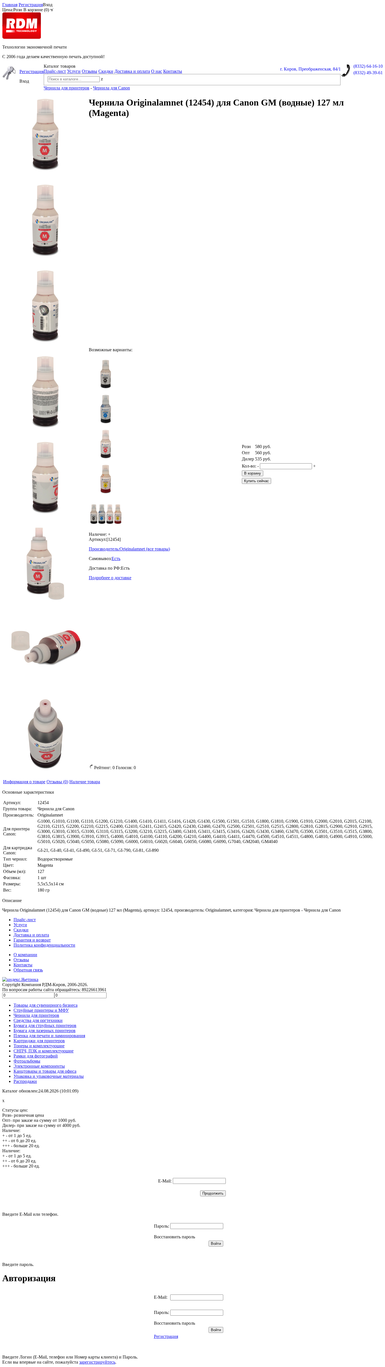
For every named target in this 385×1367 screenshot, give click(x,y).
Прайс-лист (55, 71)
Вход (47, 4)
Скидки (105, 71)
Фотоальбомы (27, 1061)
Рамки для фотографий (36, 1056)
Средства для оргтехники (38, 1020)
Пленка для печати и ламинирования (49, 1035)
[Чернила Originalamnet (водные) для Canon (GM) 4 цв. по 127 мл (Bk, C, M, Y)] (106, 514)
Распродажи (25, 1081)
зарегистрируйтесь (97, 1362)
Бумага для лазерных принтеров (45, 1030)
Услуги (74, 71)
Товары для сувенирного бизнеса (46, 1005)
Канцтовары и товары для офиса (45, 1071)
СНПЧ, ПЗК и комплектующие (44, 1050)
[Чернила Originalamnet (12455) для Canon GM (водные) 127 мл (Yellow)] (106, 479)
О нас (156, 71)
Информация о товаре (24, 781)
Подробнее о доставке (110, 577)
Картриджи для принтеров (39, 1040)
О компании (25, 954)
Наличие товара (84, 781)
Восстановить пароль (174, 1236)
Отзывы (89, 71)
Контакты (172, 71)
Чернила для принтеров (36, 1015)
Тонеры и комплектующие (39, 1045)
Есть (116, 558)
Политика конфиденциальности (44, 945)
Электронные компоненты (39, 1066)
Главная (9, 4)
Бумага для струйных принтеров (45, 1025)
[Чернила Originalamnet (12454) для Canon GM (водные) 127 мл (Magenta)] (106, 444)
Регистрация (31, 4)
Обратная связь (28, 969)
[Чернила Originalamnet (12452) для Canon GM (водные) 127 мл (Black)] (106, 374)
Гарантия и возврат (32, 940)
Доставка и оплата (132, 71)
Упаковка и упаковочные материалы (49, 1076)
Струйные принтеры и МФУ (41, 1010)
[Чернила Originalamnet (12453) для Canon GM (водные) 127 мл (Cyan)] (106, 409)
